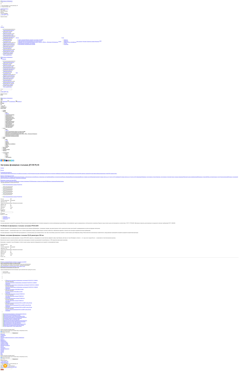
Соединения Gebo (53, 173)
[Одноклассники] (3, 160)
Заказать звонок (3, 108)
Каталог (7, 113)
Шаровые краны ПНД (5, 176)
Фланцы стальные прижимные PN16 (24, 181)
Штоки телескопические (57, 176)
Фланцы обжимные (66, 176)
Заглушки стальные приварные (176, 176)
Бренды (2, 352)
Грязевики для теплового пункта (149, 176)
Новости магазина (6, 331)
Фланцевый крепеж (95, 176)
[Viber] (8, 160)
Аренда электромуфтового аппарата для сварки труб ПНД (10, 263)
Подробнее (7, 283)
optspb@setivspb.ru (4, 8)
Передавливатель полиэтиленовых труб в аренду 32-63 (9, 267)
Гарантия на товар (4, 344)
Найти (2, 369)
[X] (6, 160)
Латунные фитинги (93, 173)
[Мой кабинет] (1, 21)
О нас (6, 140)
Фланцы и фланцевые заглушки (42, 176)
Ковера (50, 176)
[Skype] (11, 160)
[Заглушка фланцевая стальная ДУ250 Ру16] (12, 184)
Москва (6, 156)
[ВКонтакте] (1, 160)
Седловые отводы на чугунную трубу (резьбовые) (109, 176)
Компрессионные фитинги (63, 173)
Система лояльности (4, 348)
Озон (1, 354)
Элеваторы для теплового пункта (163, 176)
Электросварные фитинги (6, 173)
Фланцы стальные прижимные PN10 (8, 181)
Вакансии (2, 339)
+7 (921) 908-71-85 (4, 14)
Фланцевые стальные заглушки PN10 (40, 181)
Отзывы (2, 351)
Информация (3, 340)
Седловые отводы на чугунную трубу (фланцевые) (131, 176)
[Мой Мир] (4, 160)
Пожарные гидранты (202, 176)
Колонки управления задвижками (19, 178)
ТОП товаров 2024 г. (112, 173)
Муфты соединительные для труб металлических (217, 176)
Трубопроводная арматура (35, 173)
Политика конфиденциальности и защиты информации (12, 337)
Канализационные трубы (103, 173)
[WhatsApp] (10, 160)
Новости (2, 336)
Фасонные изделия (16, 173)
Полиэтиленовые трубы (25, 173)
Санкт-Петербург (8, 157)
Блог (1, 353)
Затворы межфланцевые (15, 176)
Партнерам (2, 347)
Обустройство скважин (84, 173)
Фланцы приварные (52, 181)
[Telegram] (13, 160)
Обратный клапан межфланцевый (190, 176)
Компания (2, 334)
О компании (3, 335)
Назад (6, 112)
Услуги (6, 130)
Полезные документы (5, 345)
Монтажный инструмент (74, 173)
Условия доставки (4, 343)
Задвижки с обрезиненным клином (27, 176)
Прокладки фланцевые (75, 176)
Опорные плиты (8, 178)
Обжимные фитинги (45, 173)
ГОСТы (2, 346)
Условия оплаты (3, 342)
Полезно (2, 349)
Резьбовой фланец (60, 181)
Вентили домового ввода (85, 176)
